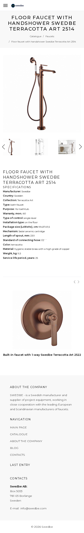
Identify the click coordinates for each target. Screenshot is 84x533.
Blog (14, 448)
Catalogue (19, 434)
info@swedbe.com (33, 508)
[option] (42, 94)
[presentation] (74, 282)
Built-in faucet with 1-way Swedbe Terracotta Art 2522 (42, 355)
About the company (26, 441)
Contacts (17, 455)
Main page (18, 427)
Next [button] (80, 147)
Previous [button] (3, 147)
